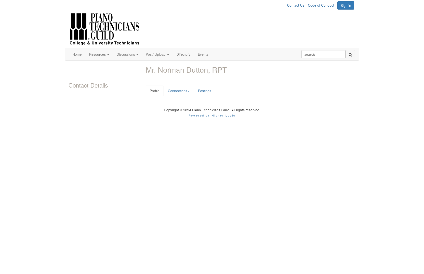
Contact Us (295, 5)
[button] (99, 54)
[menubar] (312, 4)
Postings (204, 90)
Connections (177, 90)
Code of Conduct (321, 5)
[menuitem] (297, 4)
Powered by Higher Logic (212, 115)
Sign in (346, 5)
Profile (154, 90)
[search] (350, 54)
